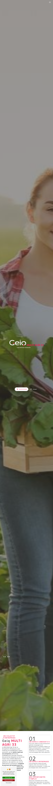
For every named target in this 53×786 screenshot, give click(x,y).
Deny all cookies (9, 780)
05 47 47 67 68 (23, 389)
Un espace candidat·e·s (39, 742)
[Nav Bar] (50, 2)
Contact (35, 389)
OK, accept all (8, 777)
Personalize (8, 782)
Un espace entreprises (39, 762)
